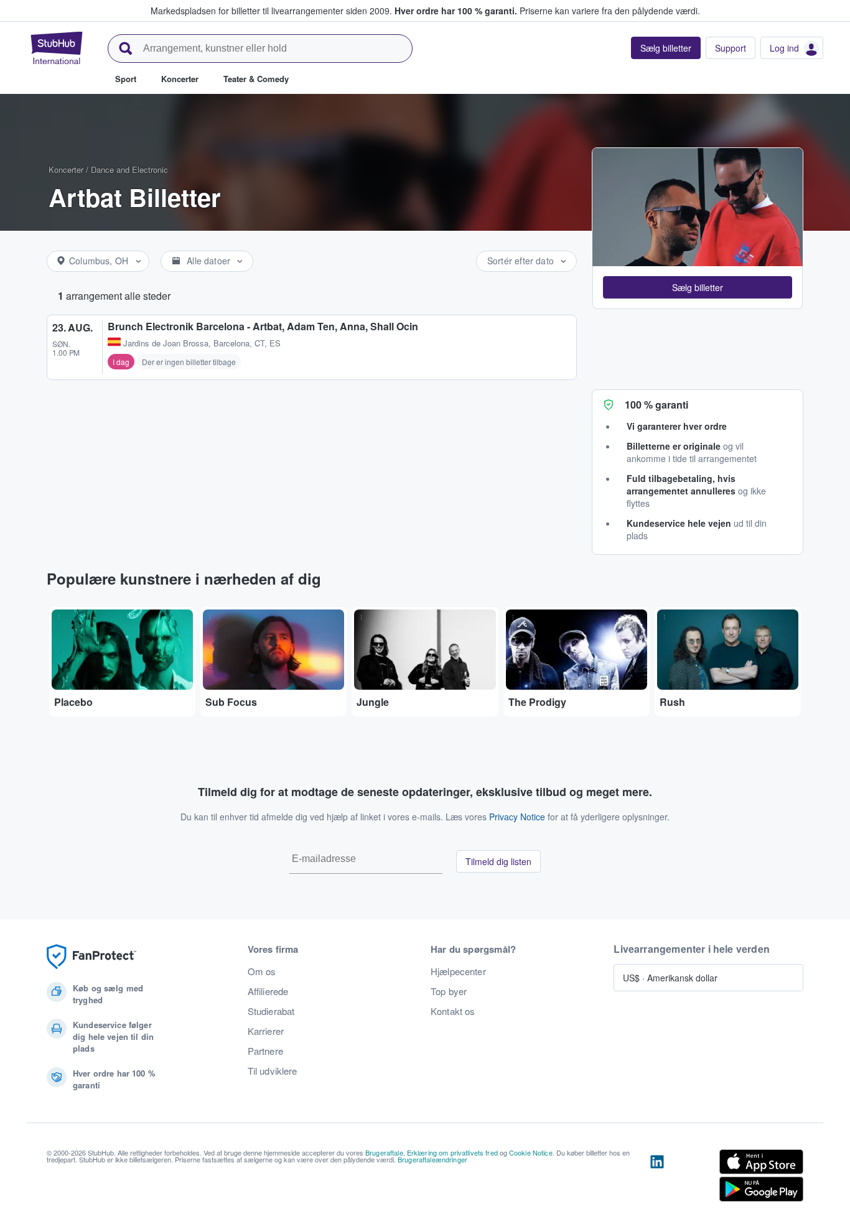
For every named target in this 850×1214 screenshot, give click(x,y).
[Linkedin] (657, 1178)
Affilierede (268, 991)
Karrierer (266, 1031)
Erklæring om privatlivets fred (452, 1152)
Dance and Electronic (129, 169)
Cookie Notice (531, 1152)
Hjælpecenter (458, 971)
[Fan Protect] (91, 957)
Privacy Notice (517, 816)
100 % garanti (656, 404)
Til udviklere (272, 1071)
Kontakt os (453, 1011)
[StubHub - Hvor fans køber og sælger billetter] (56, 48)
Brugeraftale (384, 1152)
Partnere (265, 1051)
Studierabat (271, 1011)
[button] (697, 287)
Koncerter (66, 169)
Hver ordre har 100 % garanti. (456, 10)
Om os (262, 971)
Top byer (449, 991)
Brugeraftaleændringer (432, 1159)
